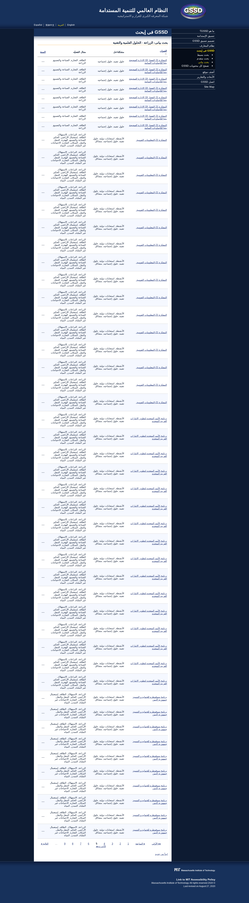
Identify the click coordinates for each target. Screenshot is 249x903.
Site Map (209, 86)
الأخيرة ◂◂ (101, 846)
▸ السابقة (140, 843)
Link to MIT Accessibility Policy (195, 879)
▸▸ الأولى (156, 843)
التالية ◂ (44, 843)
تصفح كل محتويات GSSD (195, 65)
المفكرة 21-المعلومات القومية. (151, 140)
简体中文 (50, 25)
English (71, 25)
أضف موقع (208, 72)
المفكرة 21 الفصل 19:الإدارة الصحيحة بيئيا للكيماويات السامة (148, 61)
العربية (61, 25)
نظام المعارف (207, 45)
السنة (43, 52)
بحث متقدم (203, 58)
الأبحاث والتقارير (205, 76)
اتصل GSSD (207, 81)
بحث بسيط (203, 54)
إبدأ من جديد (161, 854)
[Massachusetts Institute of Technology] (124, 870)
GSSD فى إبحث (205, 50)
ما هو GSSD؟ (207, 31)
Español (38, 25)
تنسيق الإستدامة (205, 35)
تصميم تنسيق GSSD (203, 40)
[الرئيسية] (193, 12)
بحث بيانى (203, 62)
